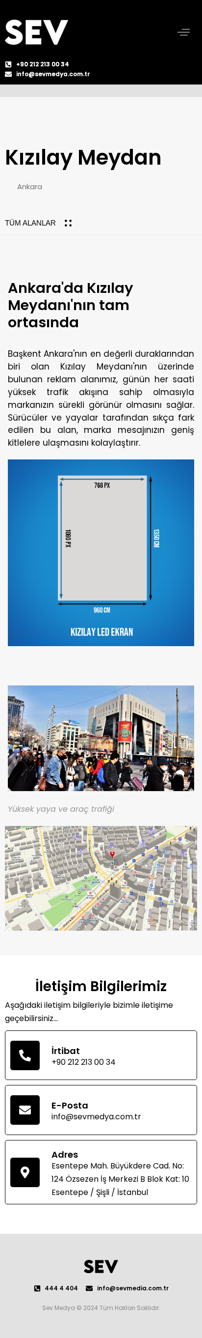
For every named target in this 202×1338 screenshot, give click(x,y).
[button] (183, 32)
